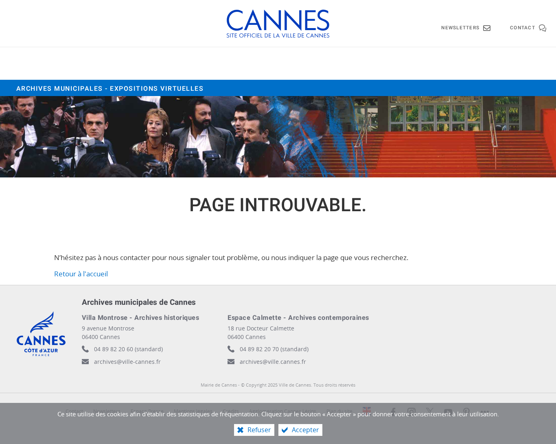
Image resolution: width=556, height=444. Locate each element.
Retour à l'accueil (81, 273)
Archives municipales (110, 89)
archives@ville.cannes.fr (273, 361)
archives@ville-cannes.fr (127, 361)
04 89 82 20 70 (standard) (274, 349)
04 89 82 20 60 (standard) (128, 349)
